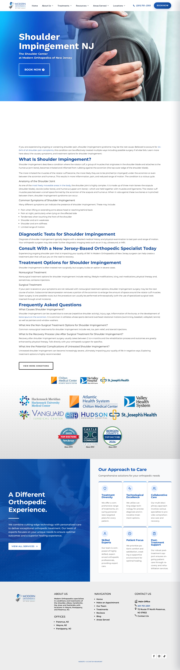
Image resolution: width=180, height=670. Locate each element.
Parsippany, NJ (63, 628)
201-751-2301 (144, 606)
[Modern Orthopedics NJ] (17, 5)
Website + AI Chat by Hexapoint (90, 662)
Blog (98, 616)
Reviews (100, 613)
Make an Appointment (107, 602)
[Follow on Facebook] (154, 656)
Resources (81, 5)
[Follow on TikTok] (164, 656)
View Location (40, 134)
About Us (46, 5)
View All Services (23, 546)
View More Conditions (36, 366)
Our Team (101, 606)
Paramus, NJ (62, 622)
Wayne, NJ (61, 625)
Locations (118, 5)
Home (35, 5)
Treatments (63, 5)
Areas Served (99, 5)
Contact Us (143, 616)
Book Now (162, 5)
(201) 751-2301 (143, 5)
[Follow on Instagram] (159, 656)
